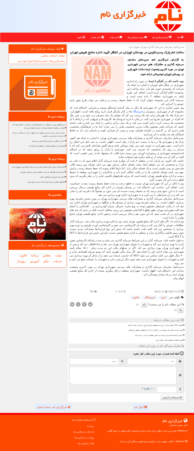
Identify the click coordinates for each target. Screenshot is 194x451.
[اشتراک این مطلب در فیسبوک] (84, 304)
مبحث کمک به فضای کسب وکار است (169, 340)
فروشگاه (138, 111)
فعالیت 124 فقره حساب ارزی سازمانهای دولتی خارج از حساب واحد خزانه (155, 325)
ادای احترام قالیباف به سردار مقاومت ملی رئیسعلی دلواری (42, 172)
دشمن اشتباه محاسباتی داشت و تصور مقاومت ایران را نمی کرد (159, 335)
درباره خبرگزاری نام (136, 37)
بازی (163, 297)
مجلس (47, 255)
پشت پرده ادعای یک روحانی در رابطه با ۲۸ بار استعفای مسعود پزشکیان (155, 330)
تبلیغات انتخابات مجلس (53, 55)
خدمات (57, 261)
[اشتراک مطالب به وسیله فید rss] (72, 304)
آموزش (34, 261)
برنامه (34, 255)
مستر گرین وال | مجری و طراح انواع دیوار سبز (41, 61)
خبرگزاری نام (123, 14)
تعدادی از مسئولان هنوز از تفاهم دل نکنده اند (47, 146)
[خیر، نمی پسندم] (181, 310)
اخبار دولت (115, 37)
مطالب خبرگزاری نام (86, 443)
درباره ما (90, 426)
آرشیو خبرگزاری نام (161, 37)
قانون (79, 37)
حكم (46, 261)
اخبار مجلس (96, 37)
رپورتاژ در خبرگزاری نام (84, 438)
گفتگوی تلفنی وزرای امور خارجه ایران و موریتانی (46, 182)
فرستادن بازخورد (171, 397)
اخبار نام (139, 407)
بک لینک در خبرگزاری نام (84, 432)
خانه (179, 37)
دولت (58, 255)
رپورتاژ (21, 261)
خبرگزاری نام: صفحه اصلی (52, 407)
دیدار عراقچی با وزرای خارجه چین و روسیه (48, 141)
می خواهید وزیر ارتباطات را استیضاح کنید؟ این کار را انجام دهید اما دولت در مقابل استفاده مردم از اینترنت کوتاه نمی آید (39, 126)
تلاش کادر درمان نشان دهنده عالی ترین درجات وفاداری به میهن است (38, 167)
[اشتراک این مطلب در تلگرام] (90, 304)
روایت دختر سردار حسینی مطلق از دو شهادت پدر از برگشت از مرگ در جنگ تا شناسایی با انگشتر (39, 134)
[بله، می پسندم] (144, 304)
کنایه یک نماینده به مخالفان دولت (52, 177)
